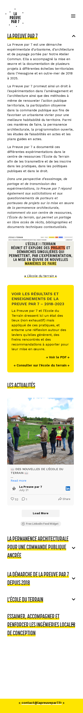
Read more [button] (18, 480)
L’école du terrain (40, 276)
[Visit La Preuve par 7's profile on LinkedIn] (15, 488)
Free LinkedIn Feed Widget (42, 523)
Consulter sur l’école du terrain (42, 365)
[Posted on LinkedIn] (67, 488)
